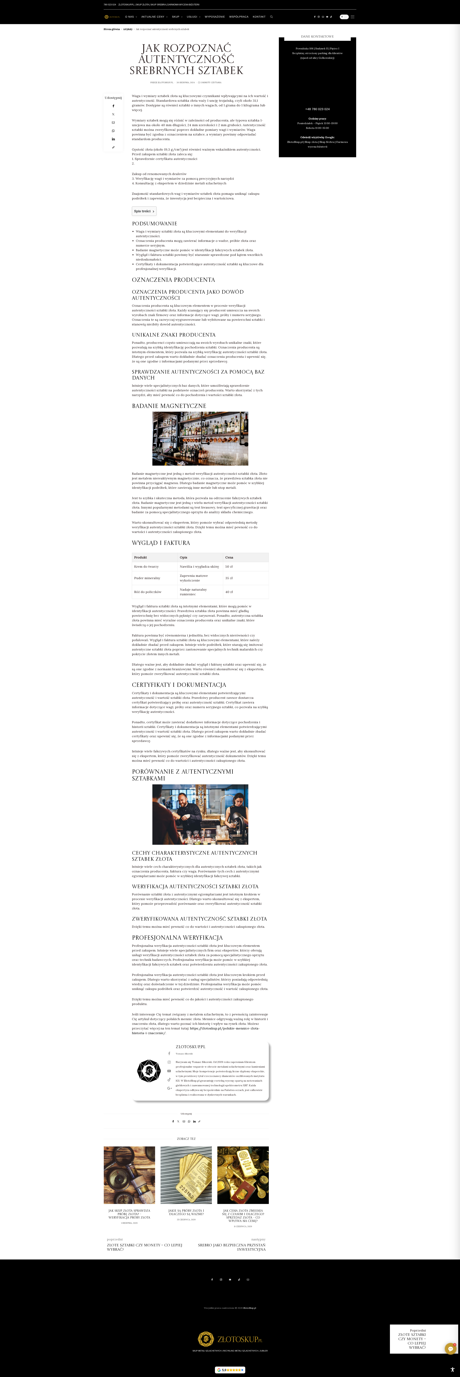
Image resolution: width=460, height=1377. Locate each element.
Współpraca (239, 16)
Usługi (192, 16)
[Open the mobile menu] (352, 16)
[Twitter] (113, 114)
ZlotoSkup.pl (165, 82)
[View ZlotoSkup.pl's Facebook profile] (169, 1053)
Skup (175, 16)
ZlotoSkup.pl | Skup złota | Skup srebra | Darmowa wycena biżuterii (158, 4)
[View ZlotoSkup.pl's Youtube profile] (169, 1071)
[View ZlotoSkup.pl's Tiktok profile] (169, 1080)
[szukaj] (271, 17)
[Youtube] (327, 16)
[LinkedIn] (113, 139)
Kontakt (259, 16)
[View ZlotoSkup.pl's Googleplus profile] (169, 1088)
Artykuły (127, 29)
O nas (129, 16)
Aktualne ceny (152, 16)
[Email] (113, 122)
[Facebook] (314, 16)
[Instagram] (319, 16)
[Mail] (323, 16)
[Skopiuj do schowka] (113, 147)
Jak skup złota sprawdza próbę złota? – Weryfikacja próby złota (129, 1214)
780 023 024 (110, 4)
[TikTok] (331, 16)
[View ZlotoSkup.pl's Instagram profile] (169, 1062)
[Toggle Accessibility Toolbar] (452, 1369)
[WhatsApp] (113, 131)
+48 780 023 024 (317, 109)
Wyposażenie (215, 16)
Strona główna (112, 29)
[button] (109, 1189)
